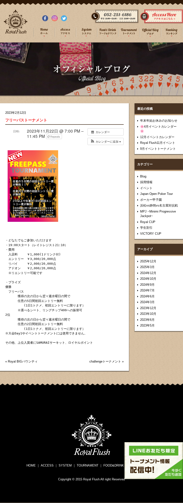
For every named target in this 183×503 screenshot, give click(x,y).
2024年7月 (147, 290)
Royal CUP (147, 222)
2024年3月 (147, 302)
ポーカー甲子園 (151, 200)
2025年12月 (148, 261)
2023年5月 (147, 325)
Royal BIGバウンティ (23, 361)
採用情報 (146, 182)
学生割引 (146, 227)
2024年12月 (148, 273)
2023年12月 (148, 308)
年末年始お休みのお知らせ (158, 120)
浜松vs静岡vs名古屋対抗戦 (159, 205)
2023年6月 (147, 320)
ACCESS (47, 465)
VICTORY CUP (150, 233)
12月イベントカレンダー (157, 137)
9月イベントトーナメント (158, 148)
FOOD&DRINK (113, 465)
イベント (146, 188)
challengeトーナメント (105, 361)
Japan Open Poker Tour (156, 194)
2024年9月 (147, 284)
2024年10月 (148, 278)
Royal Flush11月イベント (157, 143)
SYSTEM (65, 465)
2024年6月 (147, 296)
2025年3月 (147, 267)
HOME (31, 465)
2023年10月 (148, 314)
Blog (143, 176)
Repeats (55, 136)
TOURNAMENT (87, 465)
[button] (105, 141)
